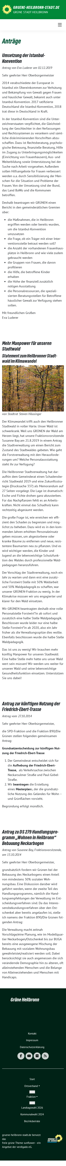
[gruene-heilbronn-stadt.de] (7, 9)
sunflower (29, 1143)
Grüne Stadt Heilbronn (30, 12)
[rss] (45, 1055)
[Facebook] (20, 1055)
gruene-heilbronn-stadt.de (36, 7)
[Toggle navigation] (60, 25)
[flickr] (37, 1055)
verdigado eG (24, 1147)
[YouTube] (29, 1055)
